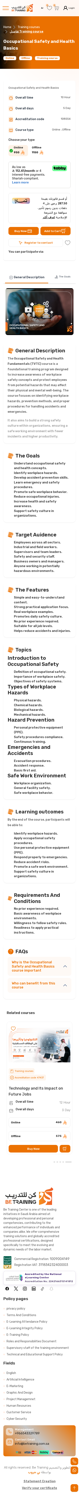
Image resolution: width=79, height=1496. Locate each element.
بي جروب (34, 1472)
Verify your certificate (39, 1488)
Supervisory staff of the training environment (38, 1348)
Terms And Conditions (21, 1315)
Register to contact (38, 242)
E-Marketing (15, 1386)
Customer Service (19, 1412)
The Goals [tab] (64, 276)
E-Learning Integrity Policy (25, 1328)
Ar (42, 8)
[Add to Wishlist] (68, 243)
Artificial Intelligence (20, 1379)
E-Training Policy (18, 1335)
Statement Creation (40, 1481)
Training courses (29, 27)
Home (7, 27)
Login (71, 8)
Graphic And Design (20, 1392)
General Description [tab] (29, 277)
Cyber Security (17, 1419)
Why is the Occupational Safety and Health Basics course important (33, 966)
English (11, 1373)
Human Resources (19, 1406)
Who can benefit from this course (33, 985)
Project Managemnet (21, 1399)
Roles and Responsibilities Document (31, 1341)
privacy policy (16, 1308)
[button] (68, 1162)
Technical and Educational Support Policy (35, 1354)
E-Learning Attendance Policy (27, 1322)
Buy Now (20, 231)
